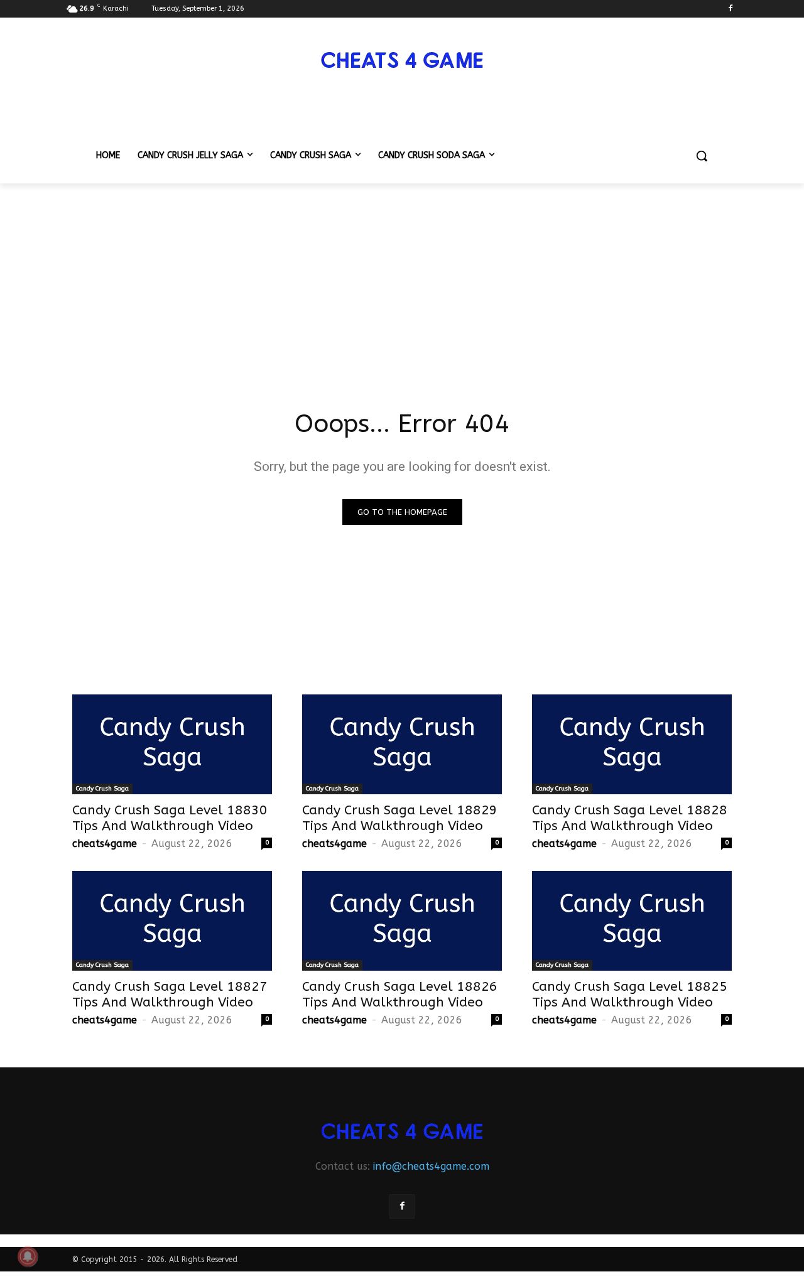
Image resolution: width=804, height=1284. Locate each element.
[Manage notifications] (28, 1256)
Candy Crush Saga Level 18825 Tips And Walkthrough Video (629, 994)
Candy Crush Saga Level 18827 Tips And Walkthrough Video (170, 994)
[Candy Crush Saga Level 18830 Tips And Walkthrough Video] (172, 744)
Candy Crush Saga (102, 788)
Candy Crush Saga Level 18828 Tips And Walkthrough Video (629, 818)
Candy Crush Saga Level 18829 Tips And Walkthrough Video (399, 818)
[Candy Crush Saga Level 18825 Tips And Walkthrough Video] (632, 921)
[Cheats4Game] (402, 58)
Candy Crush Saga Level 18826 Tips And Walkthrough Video (399, 994)
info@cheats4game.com (431, 1166)
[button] (702, 156)
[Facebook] (730, 9)
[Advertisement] (402, 277)
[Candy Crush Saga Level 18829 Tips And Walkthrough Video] (402, 744)
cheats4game (104, 844)
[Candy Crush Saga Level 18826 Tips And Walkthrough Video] (402, 921)
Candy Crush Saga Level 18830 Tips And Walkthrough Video (170, 818)
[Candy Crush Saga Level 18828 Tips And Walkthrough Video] (632, 744)
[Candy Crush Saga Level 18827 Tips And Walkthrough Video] (172, 921)
